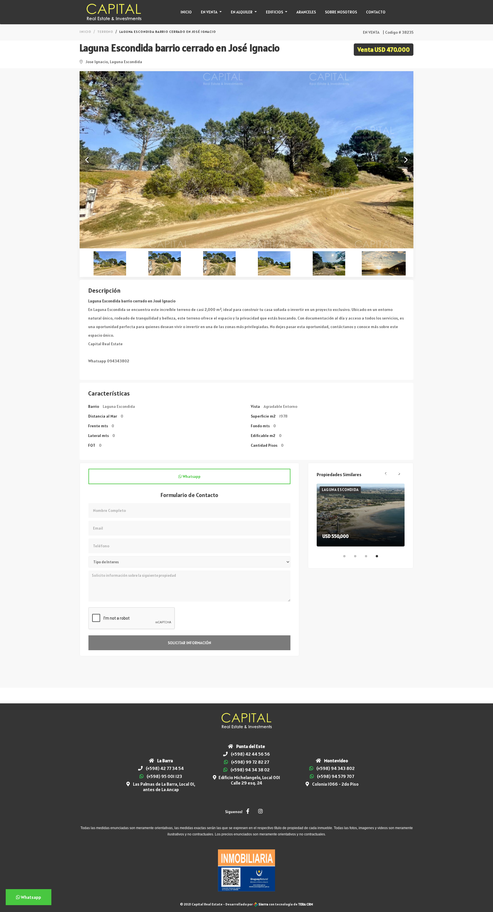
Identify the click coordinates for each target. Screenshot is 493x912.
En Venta (209, 12)
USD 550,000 (335, 536)
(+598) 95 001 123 (164, 776)
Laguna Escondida (340, 489)
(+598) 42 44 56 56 (250, 754)
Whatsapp (191, 476)
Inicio (186, 12)
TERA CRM (305, 904)
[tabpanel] (360, 515)
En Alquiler (242, 12)
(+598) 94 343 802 (335, 768)
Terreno (105, 31)
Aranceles (306, 12)
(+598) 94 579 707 (335, 776)
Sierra (263, 904)
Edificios (275, 12)
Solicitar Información (189, 642)
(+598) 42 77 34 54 (165, 768)
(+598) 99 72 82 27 (250, 762)
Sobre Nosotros (341, 12)
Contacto (375, 12)
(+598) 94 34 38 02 (250, 770)
